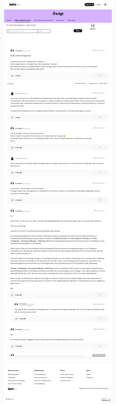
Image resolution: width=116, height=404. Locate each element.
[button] (105, 50)
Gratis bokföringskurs (40, 374)
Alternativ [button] (78, 31)
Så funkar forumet (65, 380)
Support (88, 374)
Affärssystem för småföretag (16, 380)
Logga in (99, 4)
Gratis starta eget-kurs (40, 377)
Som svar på (25, 305)
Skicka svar (98, 355)
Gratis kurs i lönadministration (42, 380)
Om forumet (60, 20)
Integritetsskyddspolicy (66, 377)
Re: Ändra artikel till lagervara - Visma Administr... (22, 25)
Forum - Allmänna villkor (67, 374)
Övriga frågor (71, 20)
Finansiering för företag (14, 383)
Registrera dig (89, 4)
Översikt (8, 20)
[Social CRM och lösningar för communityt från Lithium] (106, 399)
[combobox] (27, 31)
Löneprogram (11, 377)
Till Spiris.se (89, 377)
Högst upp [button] (10, 399)
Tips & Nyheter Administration (43, 20)
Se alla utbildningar (39, 383)
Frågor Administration (22, 20)
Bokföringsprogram (13, 374)
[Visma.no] (14, 4)
